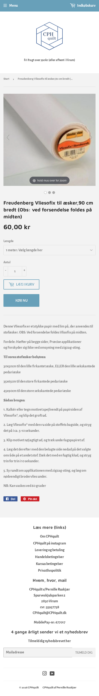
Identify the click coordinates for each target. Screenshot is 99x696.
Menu (13, 5)
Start (6, 78)
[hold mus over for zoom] (49, 139)
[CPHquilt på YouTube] (52, 674)
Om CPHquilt (49, 536)
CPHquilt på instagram (49, 543)
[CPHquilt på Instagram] (44, 674)
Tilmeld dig (84, 652)
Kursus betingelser (49, 564)
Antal (7, 262)
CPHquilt (33, 687)
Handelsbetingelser (49, 557)
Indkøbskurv (86, 5)
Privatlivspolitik (49, 570)
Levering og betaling (49, 550)
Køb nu (21, 300)
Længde (8, 241)
